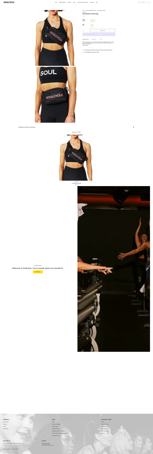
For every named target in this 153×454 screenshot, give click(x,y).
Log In (102, 421)
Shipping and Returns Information (27, 127)
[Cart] (149, 2)
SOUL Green (5, 421)
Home (83, 10)
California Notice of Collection (58, 431)
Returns (103, 433)
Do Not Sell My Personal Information (60, 433)
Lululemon (84, 12)
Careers (4, 426)
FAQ (53, 421)
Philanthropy (5, 428)
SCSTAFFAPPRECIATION (91, 10)
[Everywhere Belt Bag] (76, 158)
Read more (85, 45)
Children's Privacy (56, 435)
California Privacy (56, 428)
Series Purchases (105, 426)
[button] (56, 2)
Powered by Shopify (15, 449)
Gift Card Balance (105, 431)
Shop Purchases (104, 424)
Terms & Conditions (56, 424)
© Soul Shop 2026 (6, 449)
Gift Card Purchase (105, 428)
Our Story (5, 424)
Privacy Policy (55, 426)
